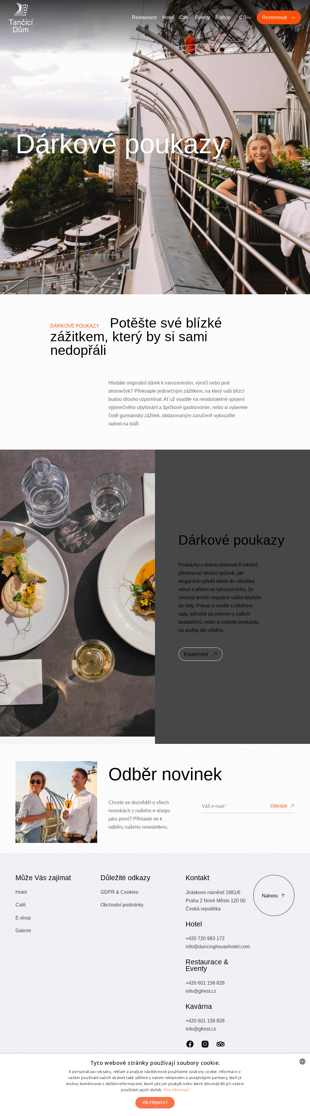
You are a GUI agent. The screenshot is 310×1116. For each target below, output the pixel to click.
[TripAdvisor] (220, 1044)
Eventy (202, 17)
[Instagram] (205, 1044)
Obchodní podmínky (122, 904)
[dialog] (155, 1085)
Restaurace (144, 17)
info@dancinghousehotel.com (218, 946)
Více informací (176, 1089)
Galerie (23, 930)
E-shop (223, 17)
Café (184, 17)
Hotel (168, 17)
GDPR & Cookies (119, 892)
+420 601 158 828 (205, 983)
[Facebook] (190, 1044)
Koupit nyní (196, 654)
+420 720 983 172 (205, 938)
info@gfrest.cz (201, 991)
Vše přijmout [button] (155, 1102)
